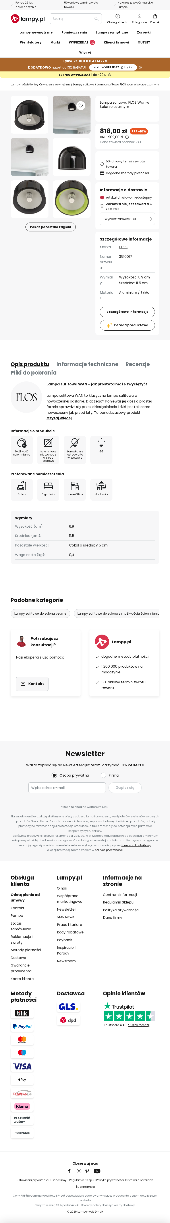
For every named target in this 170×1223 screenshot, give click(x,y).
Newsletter (66, 909)
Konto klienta (22, 978)
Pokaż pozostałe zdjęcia (50, 227)
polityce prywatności (109, 850)
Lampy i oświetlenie (24, 84)
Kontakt (18, 908)
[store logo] (27, 18)
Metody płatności (26, 950)
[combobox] (76, 19)
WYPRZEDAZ (113, 67)
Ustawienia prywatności (33, 1180)
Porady (63, 953)
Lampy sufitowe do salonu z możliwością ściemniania (118, 613)
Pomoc (17, 915)
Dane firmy (112, 917)
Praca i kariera (69, 924)
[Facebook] (72, 1171)
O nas (62, 888)
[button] (29, 157)
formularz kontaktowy (136, 845)
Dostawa (18, 957)
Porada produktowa (131, 325)
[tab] (30, 364)
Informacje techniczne (87, 364)
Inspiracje (65, 947)
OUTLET (144, 42)
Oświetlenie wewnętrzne (54, 84)
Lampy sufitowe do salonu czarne (40, 613)
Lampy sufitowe (83, 84)
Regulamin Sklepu (118, 902)
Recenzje (138, 364)
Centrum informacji (120, 894)
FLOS (123, 247)
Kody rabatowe (70, 932)
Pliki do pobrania (34, 372)
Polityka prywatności (121, 910)
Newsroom (66, 961)
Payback (64, 940)
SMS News (65, 916)
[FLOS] (26, 397)
